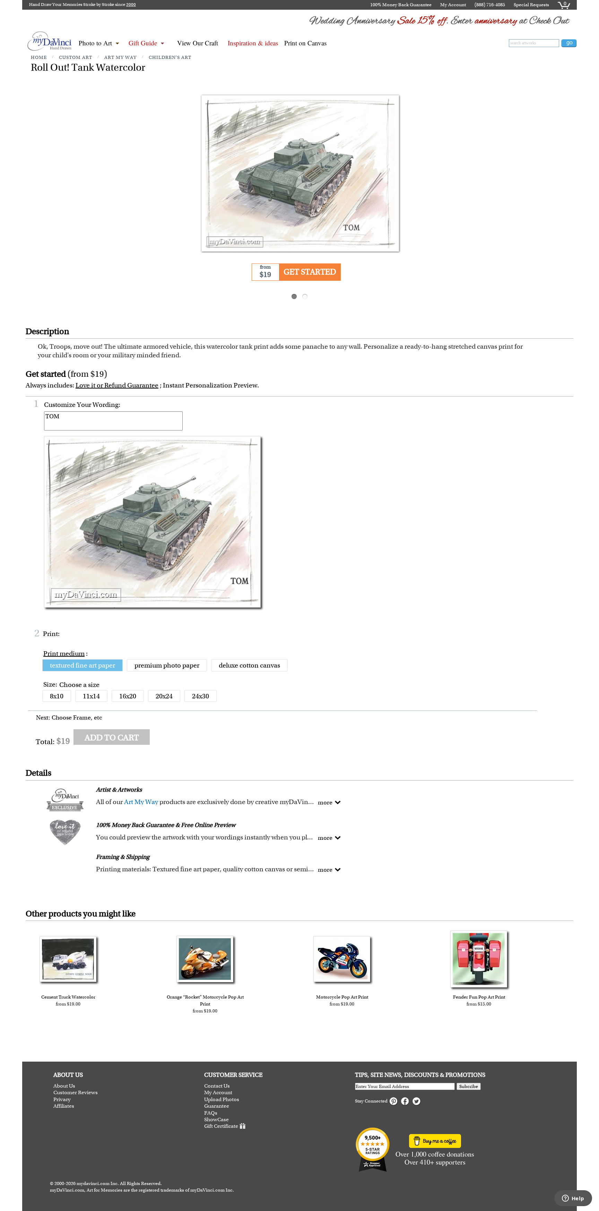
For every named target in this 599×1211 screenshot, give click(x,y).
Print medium (64, 653)
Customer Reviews (75, 1092)
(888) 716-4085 (490, 5)
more (325, 802)
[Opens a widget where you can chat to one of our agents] (573, 1199)
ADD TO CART (112, 737)
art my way (120, 57)
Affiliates (63, 1106)
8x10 (56, 696)
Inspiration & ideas (253, 42)
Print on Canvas (305, 42)
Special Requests (531, 5)
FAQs (210, 1113)
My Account (453, 5)
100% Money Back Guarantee (401, 5)
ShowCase (216, 1119)
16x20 (127, 696)
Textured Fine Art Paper (82, 665)
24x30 (200, 696)
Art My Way (141, 802)
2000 (131, 4)
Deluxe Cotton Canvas (249, 665)
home (39, 57)
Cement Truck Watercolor (68, 997)
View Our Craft (197, 42)
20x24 (164, 696)
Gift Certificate (221, 1126)
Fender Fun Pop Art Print (479, 997)
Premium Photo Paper (166, 665)
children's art (170, 57)
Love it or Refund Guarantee (117, 385)
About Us (64, 1086)
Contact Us (217, 1086)
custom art (75, 57)
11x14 (91, 696)
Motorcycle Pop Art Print (342, 997)
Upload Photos (221, 1099)
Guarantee (216, 1106)
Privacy (62, 1099)
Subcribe (468, 1086)
